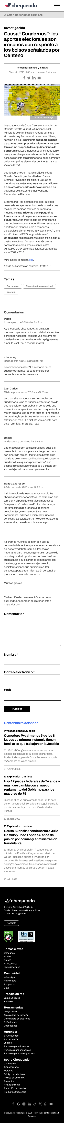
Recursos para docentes (16, 1046)
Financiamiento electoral (39, 286)
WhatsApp (9, 977)
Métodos (8, 1070)
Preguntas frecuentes (15, 1092)
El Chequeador (11, 1036)
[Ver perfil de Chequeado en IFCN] (8, 936)
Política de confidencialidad (46, 1113)
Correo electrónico (19, 672)
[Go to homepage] (24, 6)
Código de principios (14, 1074)
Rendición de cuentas (15, 1088)
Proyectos (9, 1081)
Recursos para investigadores (19, 1053)
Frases (7, 960)
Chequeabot (10, 1026)
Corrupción (13, 286)
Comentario (14, 614)
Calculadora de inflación (16, 1015)
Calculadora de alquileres (17, 1018)
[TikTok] (36, 1104)
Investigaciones (14, 730)
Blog (6, 988)
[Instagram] (25, 1104)
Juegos (8, 1043)
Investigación (14, 28)
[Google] (19, 1104)
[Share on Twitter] (29, 78)
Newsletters (10, 980)
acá (31, 259)
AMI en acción (11, 1039)
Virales (7, 956)
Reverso (8, 1001)
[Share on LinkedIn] (34, 78)
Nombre (11, 654)
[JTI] (26, 936)
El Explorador (11, 1022)
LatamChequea (12, 998)
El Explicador (12, 776)
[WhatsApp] (47, 1104)
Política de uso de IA (14, 1077)
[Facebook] (14, 1104)
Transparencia (11, 1067)
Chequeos (9, 953)
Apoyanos (9, 984)
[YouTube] (51, 1104)
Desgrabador (11, 1011)
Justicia (11, 292)
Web (7, 690)
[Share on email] (39, 78)
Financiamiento (12, 1085)
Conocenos (10, 1063)
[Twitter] (41, 1104)
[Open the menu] (57, 6)
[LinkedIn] (30, 1104)
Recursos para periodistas (17, 1050)
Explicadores (10, 963)
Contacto (11, 923)
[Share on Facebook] (24, 78)
